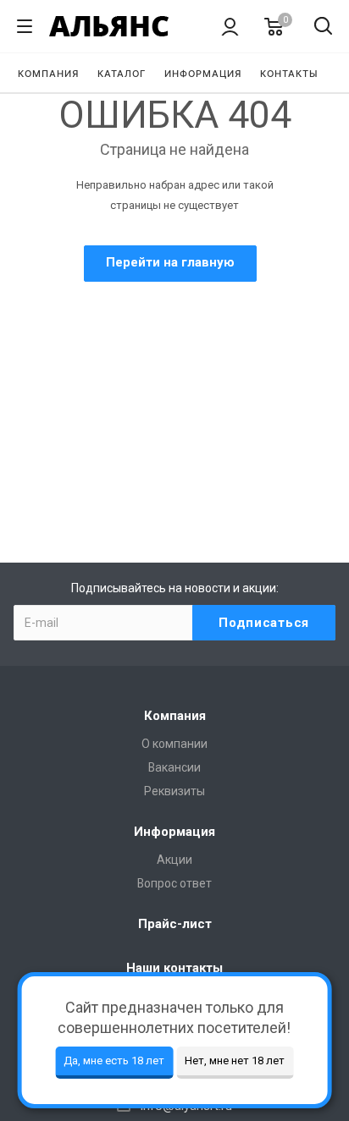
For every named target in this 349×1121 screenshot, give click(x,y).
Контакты (289, 74)
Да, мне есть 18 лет (114, 1060)
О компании (174, 743)
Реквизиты (174, 791)
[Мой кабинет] (230, 26)
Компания (48, 74)
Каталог (121, 74)
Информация (202, 74)
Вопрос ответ (174, 883)
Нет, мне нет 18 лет (235, 1060)
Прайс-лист (175, 923)
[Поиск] (323, 27)
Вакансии (174, 767)
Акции (174, 859)
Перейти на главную (170, 262)
